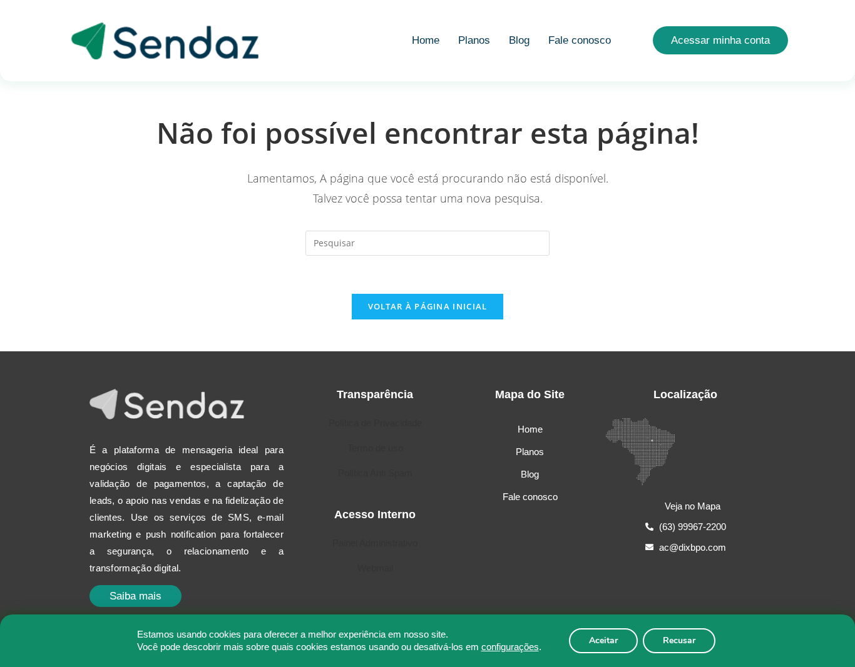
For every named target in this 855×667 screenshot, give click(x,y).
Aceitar (603, 640)
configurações (510, 646)
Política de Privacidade (375, 423)
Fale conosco (579, 40)
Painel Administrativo (374, 543)
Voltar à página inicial (428, 306)
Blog (519, 40)
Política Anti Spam (375, 473)
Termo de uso (375, 448)
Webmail (375, 568)
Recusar (679, 640)
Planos (474, 40)
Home (425, 40)
